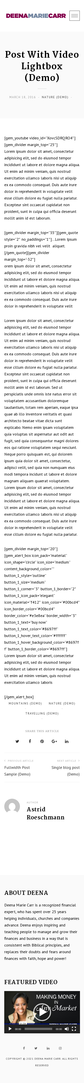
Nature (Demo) (55, 97)
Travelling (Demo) (42, 713)
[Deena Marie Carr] (36, 16)
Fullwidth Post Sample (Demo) (19, 768)
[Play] (10, 1029)
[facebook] (24, 1048)
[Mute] (67, 1029)
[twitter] (36, 1048)
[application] (42, 1012)
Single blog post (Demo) (66, 768)
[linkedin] (48, 1048)
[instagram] (60, 1048)
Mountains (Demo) (25, 703)
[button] (42, 1012)
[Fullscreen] (74, 1029)
